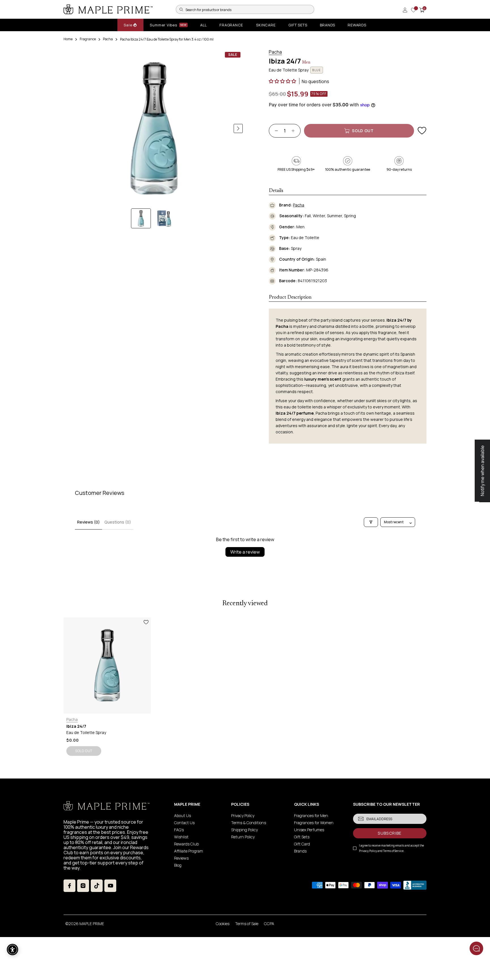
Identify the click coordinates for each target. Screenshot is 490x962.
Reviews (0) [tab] (88, 522)
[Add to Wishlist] (421, 131)
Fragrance (88, 39)
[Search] (181, 9)
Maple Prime (91, 923)
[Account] (404, 9)
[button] (283, 81)
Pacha (108, 39)
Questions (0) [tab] (117, 522)
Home (68, 39)
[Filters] (371, 522)
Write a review (245, 552)
